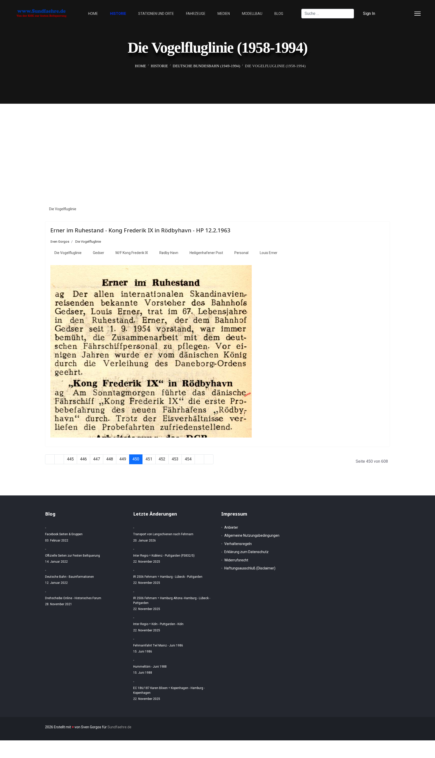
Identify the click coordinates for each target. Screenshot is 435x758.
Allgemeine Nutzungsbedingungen (251, 535)
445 (70, 459)
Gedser (98, 253)
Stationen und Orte (156, 14)
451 (149, 459)
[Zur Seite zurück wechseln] (59, 459)
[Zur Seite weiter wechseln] (199, 459)
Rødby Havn (168, 253)
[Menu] (417, 13)
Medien (224, 14)
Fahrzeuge (195, 14)
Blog (278, 14)
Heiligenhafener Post (206, 253)
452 (162, 459)
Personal (241, 253)
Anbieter (231, 527)
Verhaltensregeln (238, 544)
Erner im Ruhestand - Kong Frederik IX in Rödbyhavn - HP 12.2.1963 (140, 230)
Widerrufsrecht (236, 560)
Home (93, 14)
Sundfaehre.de (119, 727)
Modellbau (252, 14)
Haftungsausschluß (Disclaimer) (249, 568)
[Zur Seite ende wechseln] (208, 459)
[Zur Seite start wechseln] (50, 459)
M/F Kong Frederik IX (132, 253)
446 (83, 459)
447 (96, 459)
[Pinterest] (399, 13)
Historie (118, 14)
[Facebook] (391, 13)
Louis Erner (268, 253)
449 (122, 459)
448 (109, 459)
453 (175, 459)
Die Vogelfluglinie (62, 209)
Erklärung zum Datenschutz (246, 552)
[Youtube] (407, 13)
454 (188, 459)
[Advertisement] (217, 141)
